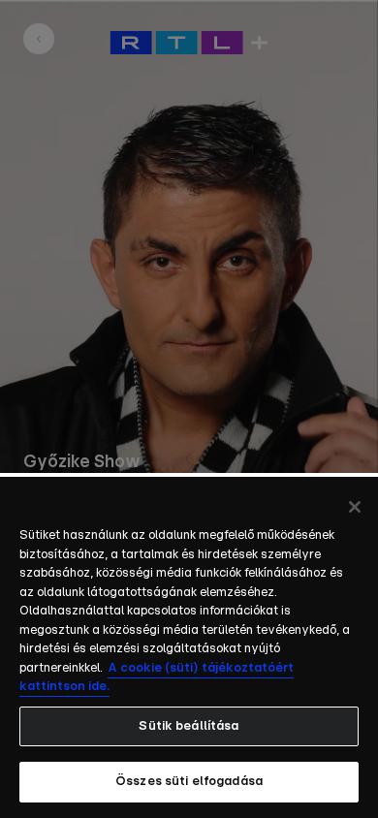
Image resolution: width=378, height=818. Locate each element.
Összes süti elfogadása (189, 781)
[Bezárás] (354, 507)
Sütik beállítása (188, 726)
